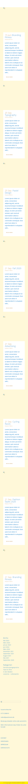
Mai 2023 (6, 641)
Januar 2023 (7, 645)
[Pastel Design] (14, 175)
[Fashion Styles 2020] (14, 484)
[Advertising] (14, 328)
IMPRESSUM (4, 744)
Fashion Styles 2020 (12, 500)
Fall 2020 (17, 268)
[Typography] (14, 97)
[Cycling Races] (14, 406)
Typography (10, 114)
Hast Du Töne (7, 670)
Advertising (10, 346)
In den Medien (8, 672)
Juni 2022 (6, 647)
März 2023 (6, 643)
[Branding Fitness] (14, 19)
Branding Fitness (13, 36)
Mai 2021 (6, 658)
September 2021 (8, 654)
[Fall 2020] (14, 253)
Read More (9, 77)
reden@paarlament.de (7, 717)
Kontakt (3, 727)
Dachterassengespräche (11, 667)
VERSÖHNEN (4, 741)
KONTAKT (3, 738)
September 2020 (8, 660)
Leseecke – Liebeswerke (11, 674)
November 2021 (8, 651)
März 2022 (6, 649)
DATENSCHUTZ (5, 748)
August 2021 (7, 656)
